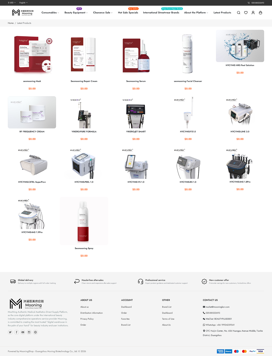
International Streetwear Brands (162, 11)
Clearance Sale (102, 12)
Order (83, 324)
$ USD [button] (11, 2)
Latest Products (222, 12)
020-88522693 (212, 312)
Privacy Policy (87, 318)
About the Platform (195, 12)
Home (11, 23)
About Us (166, 324)
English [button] (23, 2)
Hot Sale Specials (128, 11)
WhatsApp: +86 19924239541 (220, 324)
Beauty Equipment (75, 11)
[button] (260, 12)
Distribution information (91, 312)
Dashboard (126, 306)
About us (84, 306)
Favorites (125, 318)
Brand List (125, 324)
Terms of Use (168, 318)
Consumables (49, 12)
